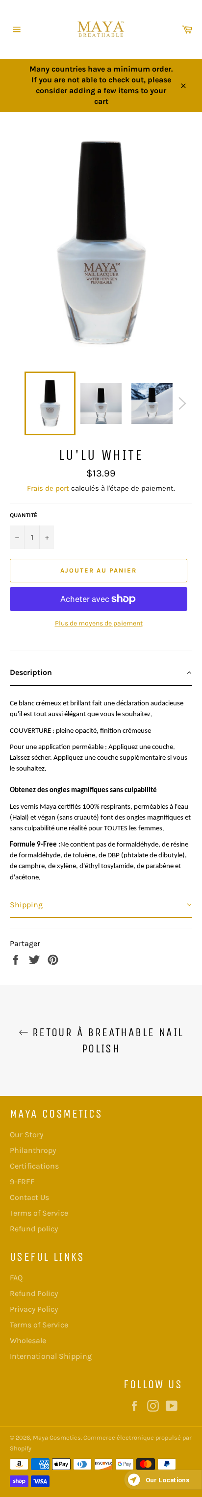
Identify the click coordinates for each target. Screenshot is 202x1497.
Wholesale (28, 1340)
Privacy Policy (34, 1309)
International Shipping (51, 1356)
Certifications (34, 1166)
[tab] (101, 673)
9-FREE (22, 1181)
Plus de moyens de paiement (99, 623)
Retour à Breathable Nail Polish (106, 1040)
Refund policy (34, 1228)
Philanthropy (33, 1150)
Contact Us (29, 1197)
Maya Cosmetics (57, 1437)
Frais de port (48, 488)
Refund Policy (34, 1293)
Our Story (26, 1134)
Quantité (23, 515)
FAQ (16, 1277)
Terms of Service (39, 1213)
